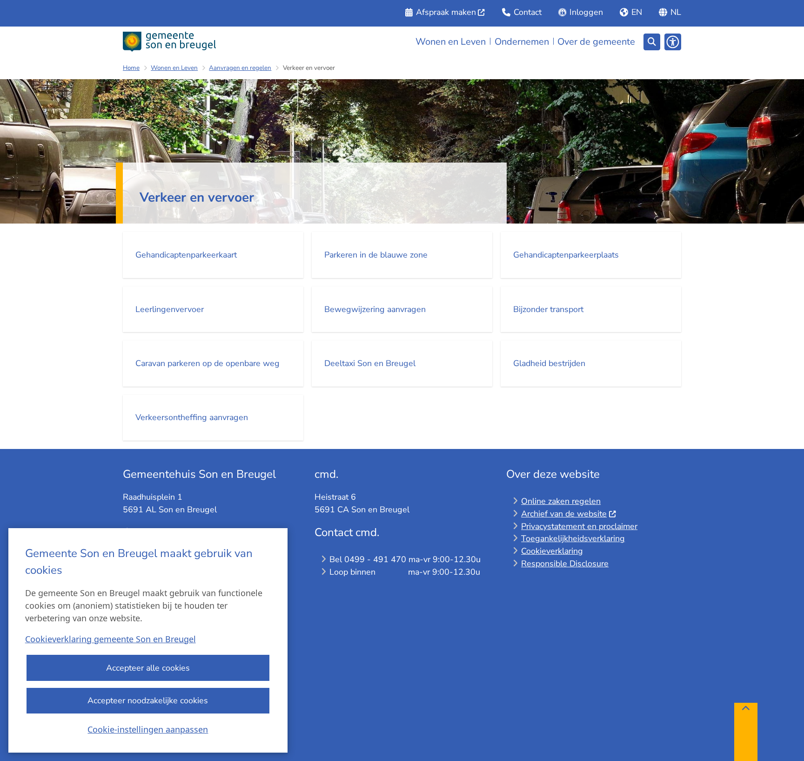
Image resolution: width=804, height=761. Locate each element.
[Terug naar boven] (745, 732)
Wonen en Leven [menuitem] (450, 41)
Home (131, 67)
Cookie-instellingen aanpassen (147, 729)
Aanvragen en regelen (240, 67)
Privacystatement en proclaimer (579, 526)
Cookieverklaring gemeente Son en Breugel (110, 639)
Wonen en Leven (174, 67)
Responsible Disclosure (565, 563)
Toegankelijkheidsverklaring (573, 538)
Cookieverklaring (552, 551)
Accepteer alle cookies (148, 667)
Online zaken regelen (561, 501)
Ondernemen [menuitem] (522, 41)
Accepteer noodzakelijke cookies (147, 700)
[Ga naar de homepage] (169, 42)
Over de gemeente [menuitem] (596, 41)
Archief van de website (564, 513)
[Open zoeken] (651, 42)
